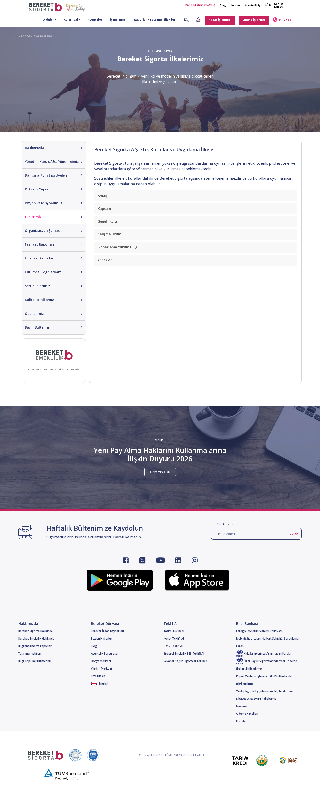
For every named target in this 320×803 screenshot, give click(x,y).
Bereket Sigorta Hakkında (35, 631)
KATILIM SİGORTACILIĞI (200, 5)
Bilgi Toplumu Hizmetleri (34, 661)
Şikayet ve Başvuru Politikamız (256, 699)
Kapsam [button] (104, 208)
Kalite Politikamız (39, 299)
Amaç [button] (102, 195)
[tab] (195, 195)
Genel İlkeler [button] (108, 221)
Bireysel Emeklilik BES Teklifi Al (184, 653)
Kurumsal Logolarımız (43, 272)
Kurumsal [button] (71, 20)
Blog (223, 5)
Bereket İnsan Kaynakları (107, 631)
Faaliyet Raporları (39, 244)
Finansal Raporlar (39, 258)
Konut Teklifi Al (174, 638)
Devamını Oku (160, 472)
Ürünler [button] (48, 20)
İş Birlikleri (118, 20)
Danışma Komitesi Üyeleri (46, 175)
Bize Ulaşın (98, 676)
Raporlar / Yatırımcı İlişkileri (155, 20)
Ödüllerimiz (34, 313)
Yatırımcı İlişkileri (29, 653)
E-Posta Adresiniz (223, 524)
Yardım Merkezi (101, 668)
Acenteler (95, 20)
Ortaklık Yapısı (37, 189)
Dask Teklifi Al (173, 646)
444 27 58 (284, 20)
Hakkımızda (34, 147)
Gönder (295, 534)
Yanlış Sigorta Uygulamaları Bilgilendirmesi (264, 691)
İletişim (235, 5)
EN (269, 5)
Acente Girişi (253, 5)
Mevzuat (242, 706)
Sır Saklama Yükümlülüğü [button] (118, 247)
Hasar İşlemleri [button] (219, 20)
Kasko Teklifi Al (174, 631)
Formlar (241, 721)
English (103, 683)
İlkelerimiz (33, 217)
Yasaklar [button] (105, 260)
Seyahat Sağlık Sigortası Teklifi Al (186, 661)
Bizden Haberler (101, 638)
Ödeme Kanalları (247, 714)
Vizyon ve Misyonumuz (43, 203)
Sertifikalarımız (37, 286)
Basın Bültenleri (38, 327)
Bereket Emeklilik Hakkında (36, 638)
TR (264, 5)
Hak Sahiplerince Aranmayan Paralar (268, 653)
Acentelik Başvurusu (104, 653)
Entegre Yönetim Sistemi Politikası (259, 631)
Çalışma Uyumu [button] (110, 234)
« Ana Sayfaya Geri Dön (35, 36)
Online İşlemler (254, 20)
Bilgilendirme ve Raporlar (35, 646)
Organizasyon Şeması (42, 230)
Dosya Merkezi (101, 661)
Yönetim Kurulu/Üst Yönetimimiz (52, 161)
